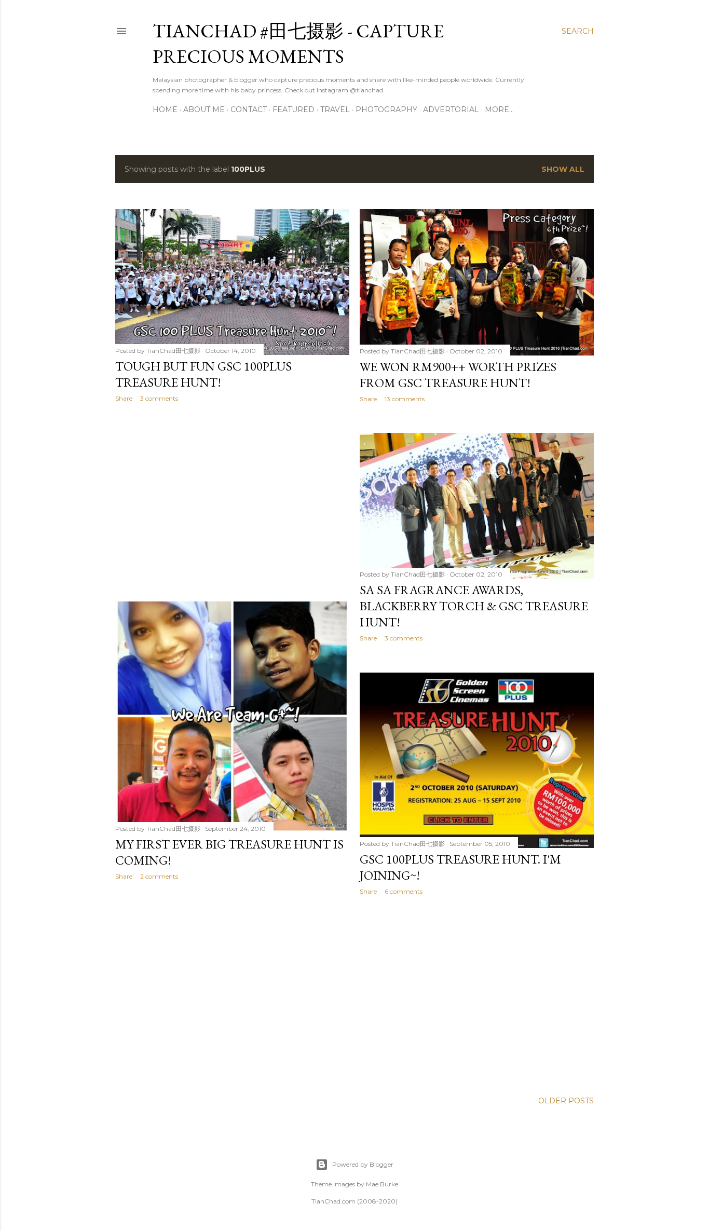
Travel (335, 109)
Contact (248, 109)
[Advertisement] (232, 500)
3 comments (159, 398)
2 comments (159, 876)
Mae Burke (382, 1184)
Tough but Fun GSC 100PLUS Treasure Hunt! (203, 374)
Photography (386, 109)
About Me (204, 109)
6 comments (403, 891)
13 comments (405, 399)
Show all (562, 169)
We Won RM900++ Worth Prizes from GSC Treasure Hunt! (458, 375)
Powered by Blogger (362, 1164)
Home (165, 109)
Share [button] (123, 398)
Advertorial (451, 109)
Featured (293, 109)
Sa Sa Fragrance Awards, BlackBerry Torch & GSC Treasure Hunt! (474, 606)
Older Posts (566, 1100)
